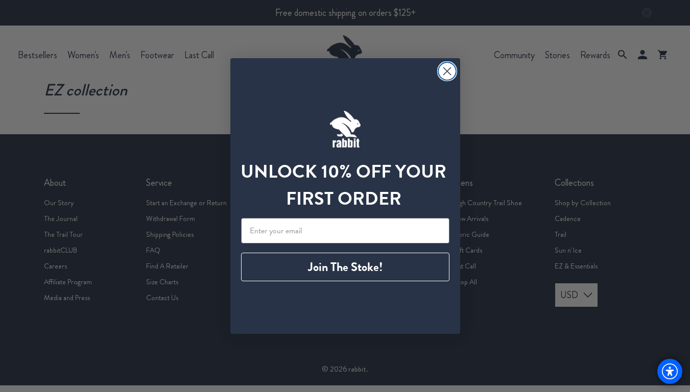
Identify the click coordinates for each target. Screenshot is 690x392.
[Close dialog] (447, 71)
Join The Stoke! (345, 267)
